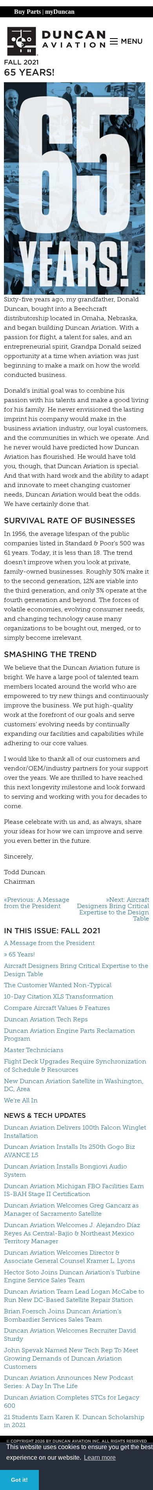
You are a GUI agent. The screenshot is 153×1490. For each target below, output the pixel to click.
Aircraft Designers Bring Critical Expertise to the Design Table (76, 970)
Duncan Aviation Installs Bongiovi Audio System (65, 1170)
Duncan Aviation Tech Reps (46, 1019)
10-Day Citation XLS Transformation (58, 996)
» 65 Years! (19, 954)
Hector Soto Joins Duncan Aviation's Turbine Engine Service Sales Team (72, 1276)
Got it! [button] (19, 1480)
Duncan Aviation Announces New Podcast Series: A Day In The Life (68, 1382)
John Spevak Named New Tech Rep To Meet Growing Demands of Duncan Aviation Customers (71, 1358)
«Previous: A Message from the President (36, 903)
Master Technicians (34, 1050)
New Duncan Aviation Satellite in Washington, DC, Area (74, 1085)
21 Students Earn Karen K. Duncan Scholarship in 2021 (74, 1421)
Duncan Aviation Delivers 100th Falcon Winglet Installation (75, 1131)
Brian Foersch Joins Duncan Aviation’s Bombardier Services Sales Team (63, 1315)
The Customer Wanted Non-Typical (57, 985)
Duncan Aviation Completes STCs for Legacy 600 (71, 1401)
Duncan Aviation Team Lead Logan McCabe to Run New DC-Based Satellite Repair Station (74, 1296)
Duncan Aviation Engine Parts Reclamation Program (69, 1035)
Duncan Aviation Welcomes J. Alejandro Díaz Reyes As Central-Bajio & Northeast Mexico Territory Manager (72, 1233)
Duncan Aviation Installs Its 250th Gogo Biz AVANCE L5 (69, 1151)
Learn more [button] (100, 1457)
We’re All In (21, 1100)
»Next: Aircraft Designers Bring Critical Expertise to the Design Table (113, 909)
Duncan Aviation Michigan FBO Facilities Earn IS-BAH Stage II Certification (74, 1190)
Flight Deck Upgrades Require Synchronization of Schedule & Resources (75, 1065)
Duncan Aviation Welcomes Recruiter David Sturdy (70, 1334)
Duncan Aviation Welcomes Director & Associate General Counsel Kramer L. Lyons (69, 1257)
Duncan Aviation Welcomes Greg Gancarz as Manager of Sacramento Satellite (71, 1209)
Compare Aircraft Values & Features (57, 1008)
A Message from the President (49, 943)
